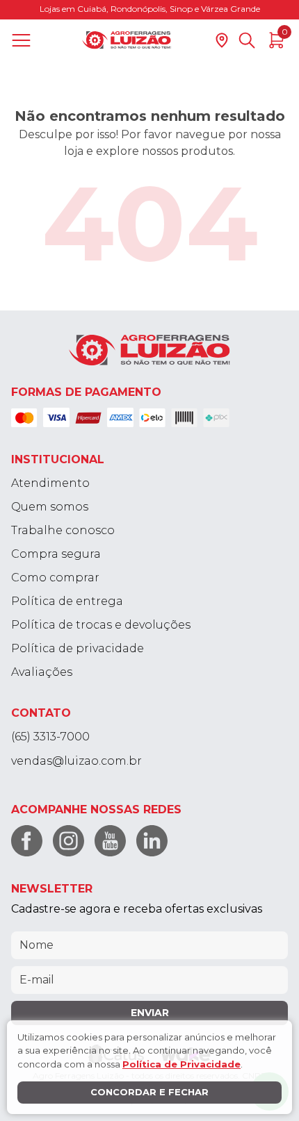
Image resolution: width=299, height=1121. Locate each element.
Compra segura (56, 553)
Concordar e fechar (149, 1091)
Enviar (150, 1012)
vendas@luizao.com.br (76, 760)
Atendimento (50, 483)
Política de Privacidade (181, 1064)
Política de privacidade (77, 648)
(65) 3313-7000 (50, 736)
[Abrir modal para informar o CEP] (222, 40)
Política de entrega (67, 601)
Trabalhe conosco (63, 530)
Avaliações (41, 672)
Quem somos (49, 506)
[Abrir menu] (24, 40)
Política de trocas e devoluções (101, 624)
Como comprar (55, 577)
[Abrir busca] (247, 40)
